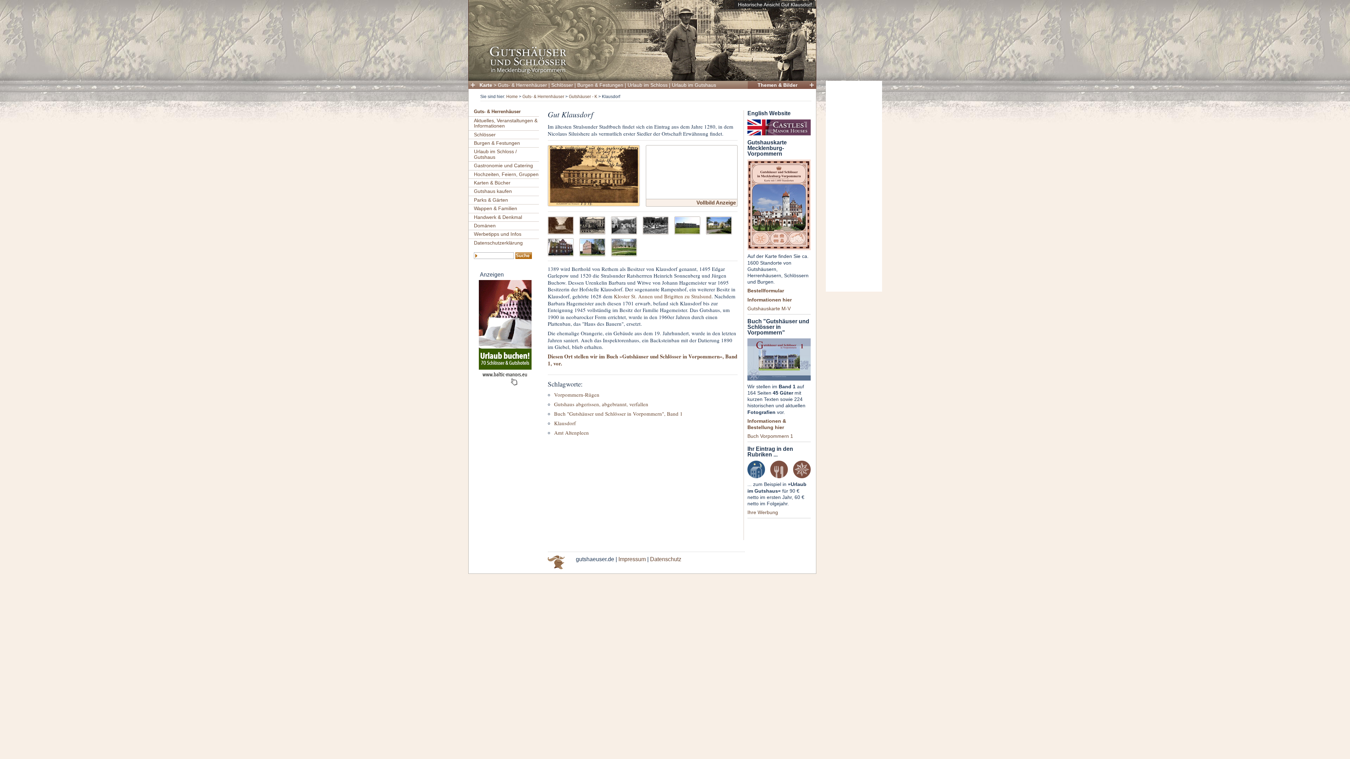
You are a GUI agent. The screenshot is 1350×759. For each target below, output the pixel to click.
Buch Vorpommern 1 (770, 436)
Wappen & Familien (495, 208)
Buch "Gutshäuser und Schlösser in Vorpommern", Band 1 (618, 413)
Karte (486, 85)
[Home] (640, 72)
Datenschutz (665, 559)
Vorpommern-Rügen (576, 394)
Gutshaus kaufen (493, 191)
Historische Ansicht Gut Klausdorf (775, 4)
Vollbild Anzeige (716, 203)
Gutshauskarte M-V (769, 308)
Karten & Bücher (492, 183)
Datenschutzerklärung (498, 243)
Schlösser (562, 85)
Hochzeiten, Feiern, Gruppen (506, 174)
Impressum (632, 559)
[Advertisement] (854, 186)
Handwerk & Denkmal (498, 217)
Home (512, 96)
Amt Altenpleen (571, 432)
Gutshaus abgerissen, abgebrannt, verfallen (601, 404)
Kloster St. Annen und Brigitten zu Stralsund (663, 296)
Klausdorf (565, 423)
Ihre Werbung (762, 512)
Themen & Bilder (777, 85)
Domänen (485, 225)
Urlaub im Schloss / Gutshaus (495, 154)
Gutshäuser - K (583, 96)
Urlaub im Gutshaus (694, 85)
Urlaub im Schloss (648, 85)
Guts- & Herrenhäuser (522, 85)
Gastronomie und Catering (503, 165)
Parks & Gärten (491, 200)
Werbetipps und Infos (497, 234)
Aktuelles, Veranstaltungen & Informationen (506, 123)
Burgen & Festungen (600, 85)
